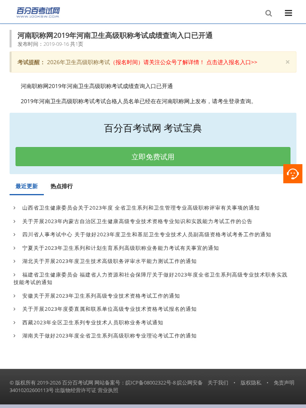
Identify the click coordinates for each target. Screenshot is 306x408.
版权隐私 (251, 382)
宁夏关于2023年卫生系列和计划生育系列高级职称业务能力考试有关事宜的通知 (120, 247)
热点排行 (62, 186)
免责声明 (284, 382)
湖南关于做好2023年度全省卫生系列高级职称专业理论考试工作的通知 (109, 335)
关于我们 (218, 382)
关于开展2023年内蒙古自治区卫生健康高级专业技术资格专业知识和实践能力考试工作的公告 (137, 221)
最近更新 (27, 186)
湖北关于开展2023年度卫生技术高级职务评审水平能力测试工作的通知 (109, 261)
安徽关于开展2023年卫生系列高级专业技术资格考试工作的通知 (100, 295)
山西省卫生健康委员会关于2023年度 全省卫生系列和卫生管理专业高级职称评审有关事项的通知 (140, 207)
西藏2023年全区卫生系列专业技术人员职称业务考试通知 (92, 322)
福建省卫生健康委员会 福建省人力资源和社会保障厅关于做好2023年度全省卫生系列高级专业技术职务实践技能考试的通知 (151, 278)
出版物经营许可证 (75, 390)
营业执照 (108, 390)
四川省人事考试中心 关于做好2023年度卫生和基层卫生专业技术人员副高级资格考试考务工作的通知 (146, 234)
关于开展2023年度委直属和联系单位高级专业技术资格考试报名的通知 (109, 308)
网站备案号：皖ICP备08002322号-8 (135, 382)
